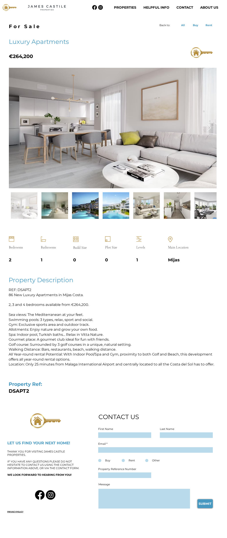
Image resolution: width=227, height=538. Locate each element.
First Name (105, 429)
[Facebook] (94, 7)
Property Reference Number (117, 469)
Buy (195, 25)
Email (102, 444)
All (183, 25)
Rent (208, 25)
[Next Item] (208, 128)
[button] (125, 7)
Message (104, 484)
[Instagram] (100, 7)
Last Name (167, 429)
